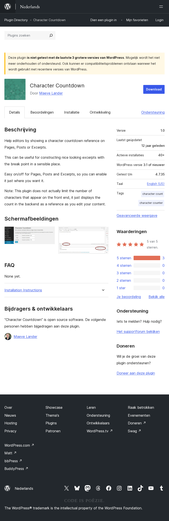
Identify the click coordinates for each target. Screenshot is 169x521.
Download (154, 89)
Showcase (54, 407)
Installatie (71, 112)
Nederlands (24, 488)
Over (8, 407)
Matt (10, 453)
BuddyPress (16, 468)
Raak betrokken (141, 407)
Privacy (10, 431)
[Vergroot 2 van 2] (102, 232)
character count (152, 193)
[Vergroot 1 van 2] (49, 232)
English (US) (156, 184)
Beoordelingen (42, 112)
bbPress (13, 461)
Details (14, 112)
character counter (151, 202)
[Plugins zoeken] (51, 35)
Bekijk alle (157, 297)
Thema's (52, 415)
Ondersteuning (153, 112)
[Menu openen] (162, 6)
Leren (91, 407)
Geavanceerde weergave (137, 215)
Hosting (10, 423)
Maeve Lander (51, 93)
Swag (134, 431)
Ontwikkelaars (98, 423)
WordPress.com (19, 445)
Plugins (51, 423)
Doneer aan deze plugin (136, 373)
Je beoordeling (129, 297)
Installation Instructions (23, 290)
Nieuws (10, 415)
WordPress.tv (100, 431)
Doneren (137, 423)
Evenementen (139, 415)
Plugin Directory (16, 20)
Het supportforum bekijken (138, 331)
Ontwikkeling (100, 112)
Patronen (53, 431)
